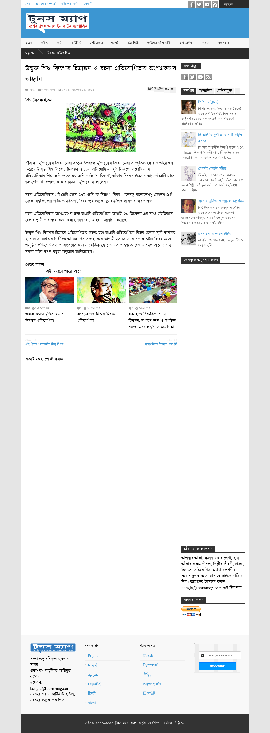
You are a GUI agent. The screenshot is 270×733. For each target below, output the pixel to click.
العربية (94, 675)
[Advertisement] (172, 23)
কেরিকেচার (96, 43)
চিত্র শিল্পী (133, 43)
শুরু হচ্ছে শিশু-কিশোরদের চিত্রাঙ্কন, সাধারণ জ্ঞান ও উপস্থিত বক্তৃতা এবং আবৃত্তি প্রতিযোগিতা (152, 320)
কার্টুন (60, 43)
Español (94, 684)
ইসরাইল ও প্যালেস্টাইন (214, 234)
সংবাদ (205, 43)
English (94, 656)
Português (152, 684)
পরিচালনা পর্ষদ (69, 4)
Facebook (191, 4)
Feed (215, 4)
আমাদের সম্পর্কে (46, 4)
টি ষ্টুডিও (179, 723)
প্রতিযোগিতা (186, 43)
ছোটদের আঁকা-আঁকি (159, 43)
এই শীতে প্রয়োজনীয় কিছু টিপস (44, 344)
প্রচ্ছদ (28, 43)
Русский (150, 665)
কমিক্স (44, 43)
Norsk (93, 665)
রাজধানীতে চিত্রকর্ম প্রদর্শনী (161, 344)
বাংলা (92, 703)
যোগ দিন (89, 4)
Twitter (199, 4)
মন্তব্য (31, 89)
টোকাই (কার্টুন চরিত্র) (212, 169)
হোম (28, 4)
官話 (147, 675)
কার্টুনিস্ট (76, 43)
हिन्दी (92, 694)
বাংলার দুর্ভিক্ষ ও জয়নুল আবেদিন (221, 201)
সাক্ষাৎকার (223, 43)
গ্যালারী (115, 43)
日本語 (149, 694)
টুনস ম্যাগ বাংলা (126, 723)
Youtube (207, 4)
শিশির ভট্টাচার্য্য (208, 102)
